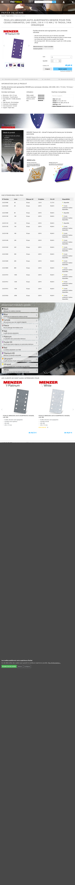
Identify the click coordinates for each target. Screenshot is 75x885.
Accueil (3, 15)
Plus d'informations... (54, 663)
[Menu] (2, 2)
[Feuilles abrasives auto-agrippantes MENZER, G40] (19, 397)
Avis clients (47, 79)
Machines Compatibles (58, 92)
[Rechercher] (54, 2)
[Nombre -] (52, 60)
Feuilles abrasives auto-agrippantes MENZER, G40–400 (18, 416)
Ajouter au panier (62, 69)
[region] (16, 49)
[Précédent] (4, 45)
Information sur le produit (11, 79)
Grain (44, 56)
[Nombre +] (59, 60)
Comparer (47, 69)
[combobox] (43, 2)
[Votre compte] (64, 2)
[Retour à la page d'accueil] (16, 1)
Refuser (20, 666)
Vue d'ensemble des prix (31, 79)
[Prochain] (29, 45)
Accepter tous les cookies (9, 666)
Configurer (27, 666)
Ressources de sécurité (67, 79)
